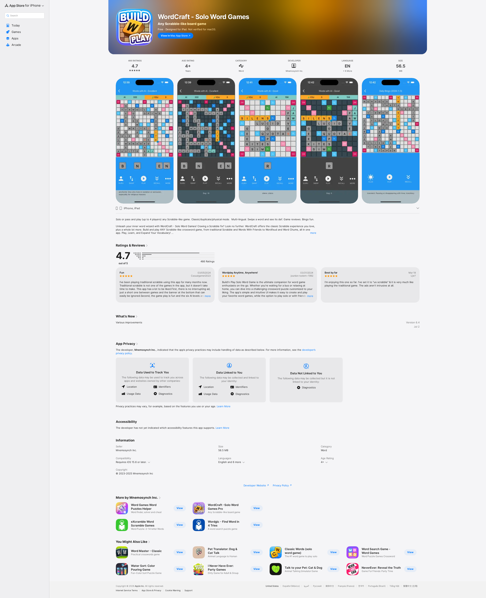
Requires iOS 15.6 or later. (131, 462)
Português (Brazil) (377, 586)
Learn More (223, 406)
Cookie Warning (173, 590)
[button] (24, 25)
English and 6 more (229, 462)
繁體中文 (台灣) (410, 586)
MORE (208, 295)
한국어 (361, 586)
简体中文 (330, 586)
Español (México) (291, 586)
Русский (317, 586)
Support (189, 590)
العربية (306, 586)
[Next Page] (423, 140)
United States (272, 586)
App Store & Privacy (151, 590)
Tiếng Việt (394, 586)
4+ (322, 462)
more (313, 232)
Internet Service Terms (127, 590)
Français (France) (346, 586)
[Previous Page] (112, 140)
